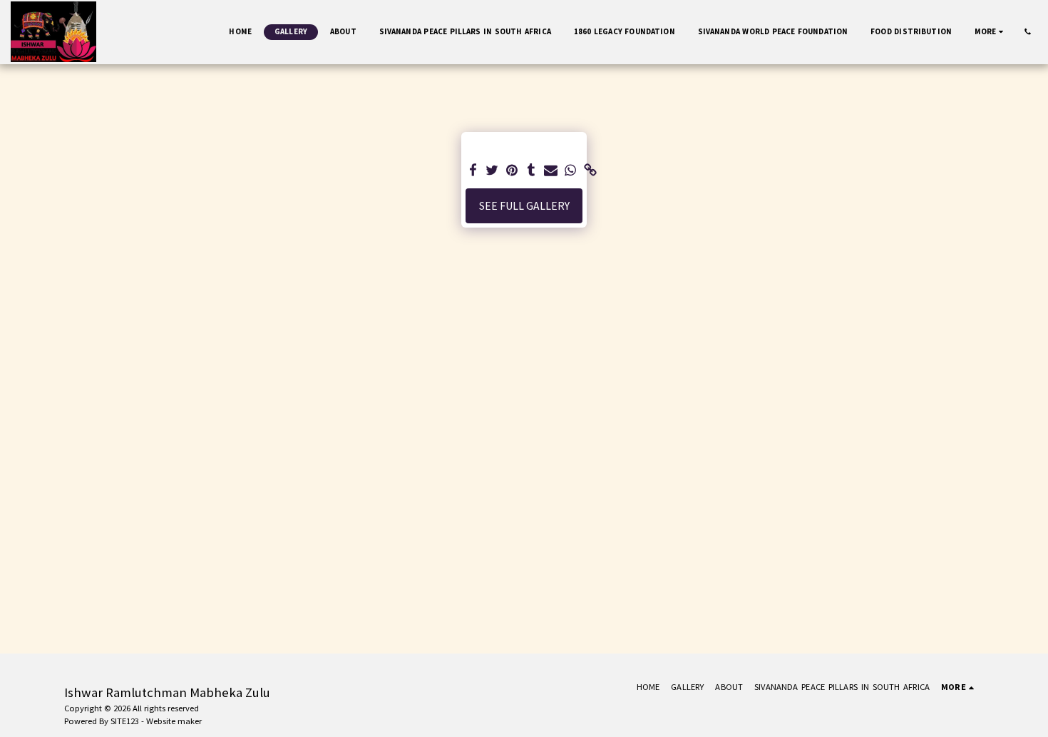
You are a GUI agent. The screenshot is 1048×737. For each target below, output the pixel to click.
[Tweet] (493, 170)
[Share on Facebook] (473, 170)
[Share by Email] (551, 170)
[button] (1028, 32)
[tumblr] (532, 170)
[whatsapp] (570, 170)
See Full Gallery (524, 206)
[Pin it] (512, 170)
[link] (590, 170)
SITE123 (125, 721)
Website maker (174, 721)
